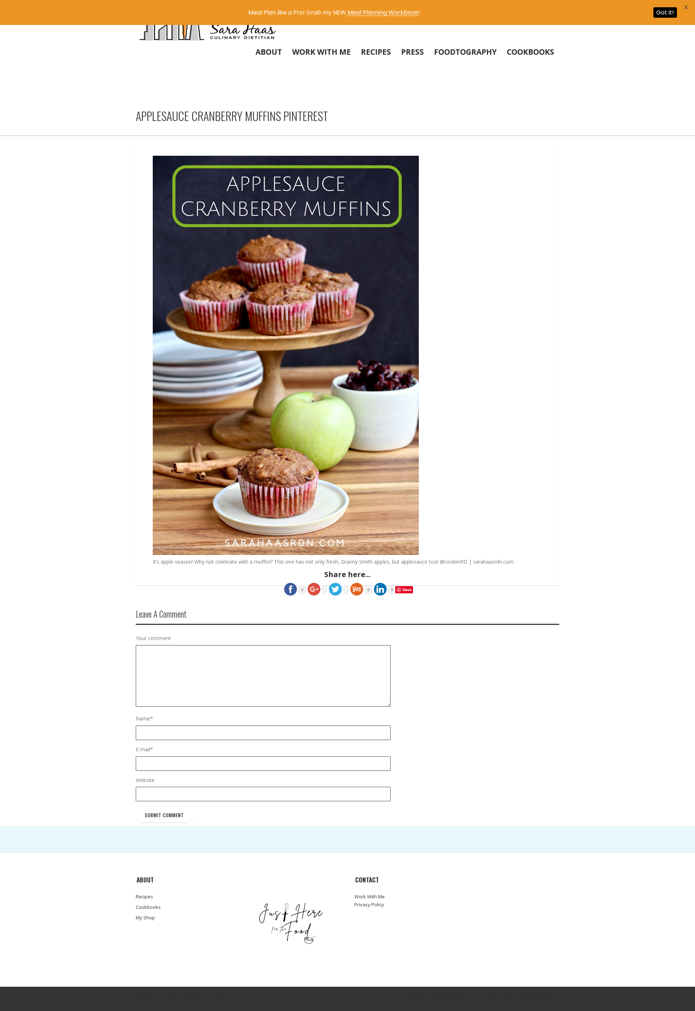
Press (412, 52)
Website (145, 780)
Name (144, 718)
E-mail (144, 749)
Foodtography (465, 52)
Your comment (153, 638)
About (269, 52)
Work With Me (321, 52)
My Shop (145, 917)
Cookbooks (530, 52)
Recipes (376, 52)
